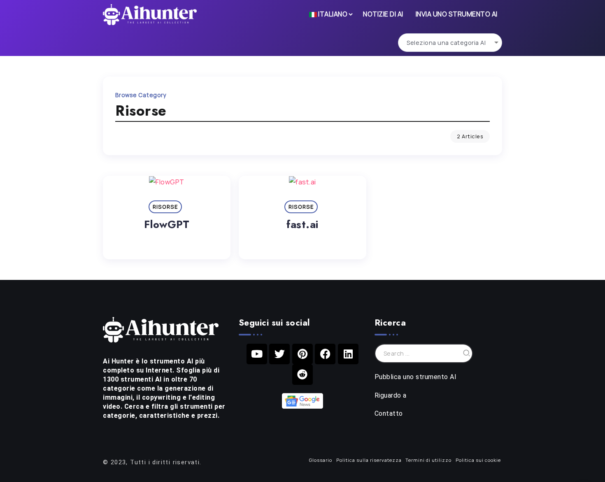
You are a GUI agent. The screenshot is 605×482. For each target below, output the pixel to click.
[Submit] (466, 353)
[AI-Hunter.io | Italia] (161, 328)
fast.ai (302, 224)
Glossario (320, 460)
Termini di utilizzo (428, 460)
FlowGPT (167, 224)
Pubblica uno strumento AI (416, 377)
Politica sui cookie (478, 460)
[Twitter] (279, 354)
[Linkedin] (348, 354)
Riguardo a (391, 395)
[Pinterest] (302, 354)
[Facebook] (325, 354)
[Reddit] (302, 374)
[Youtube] (257, 354)
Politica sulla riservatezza (369, 460)
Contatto (389, 413)
